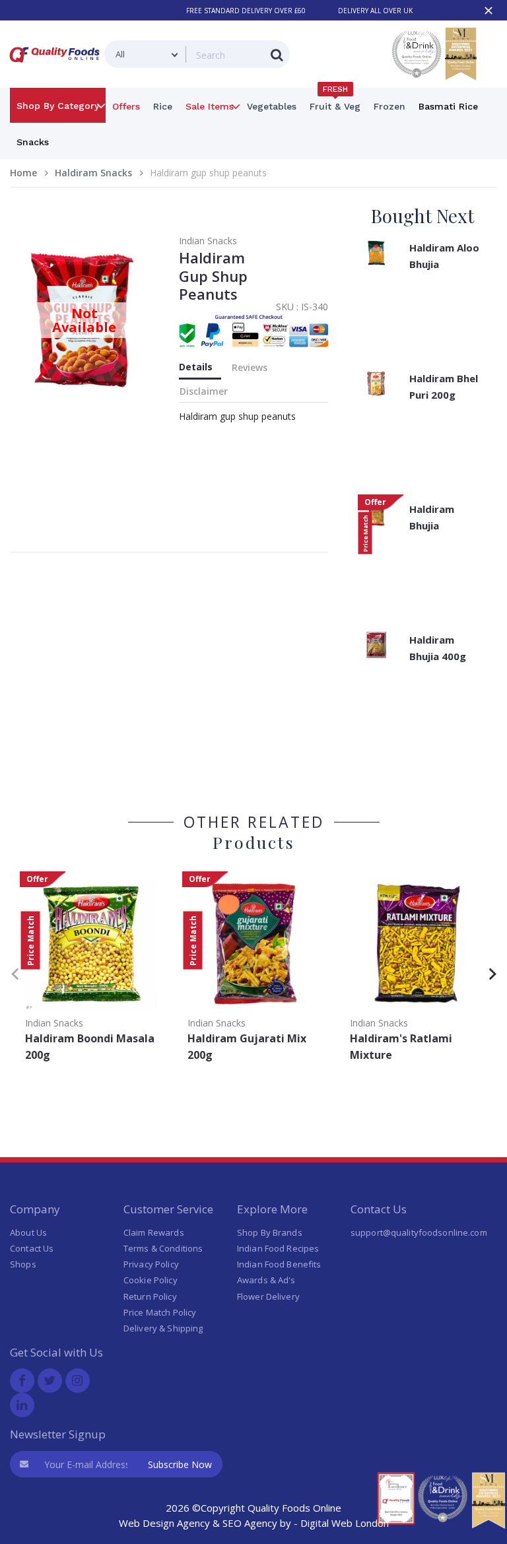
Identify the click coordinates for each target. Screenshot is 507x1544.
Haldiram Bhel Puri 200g (443, 386)
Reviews (249, 367)
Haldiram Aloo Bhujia (444, 256)
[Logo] (57, 65)
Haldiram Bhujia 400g (437, 648)
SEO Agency (249, 1522)
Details (196, 366)
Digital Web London (344, 1522)
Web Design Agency (164, 1522)
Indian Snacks (208, 240)
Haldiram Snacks (93, 172)
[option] (91, 971)
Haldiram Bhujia (431, 517)
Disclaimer (204, 391)
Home (23, 172)
